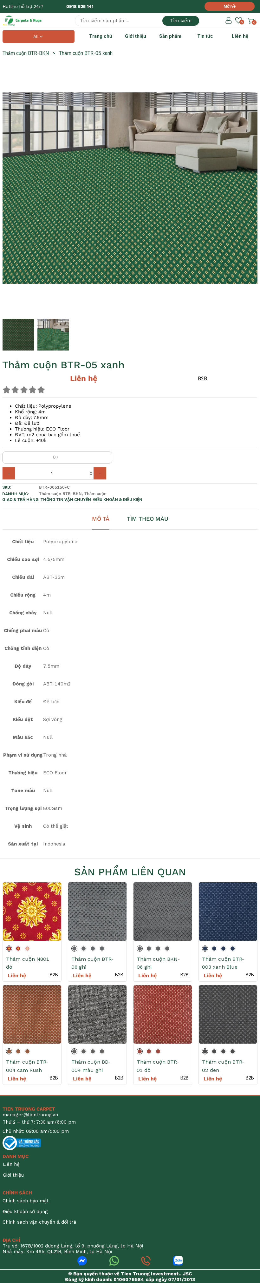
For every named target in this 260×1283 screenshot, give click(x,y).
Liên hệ (240, 36)
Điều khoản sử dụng (25, 1211)
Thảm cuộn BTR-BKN (29, 53)
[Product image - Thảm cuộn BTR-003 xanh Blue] (228, 911)
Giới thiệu (135, 36)
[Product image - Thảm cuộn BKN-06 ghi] (162, 911)
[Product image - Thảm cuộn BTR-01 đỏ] (162, 1014)
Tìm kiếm (181, 20)
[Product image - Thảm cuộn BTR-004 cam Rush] (32, 1014)
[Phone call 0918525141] (146, 1261)
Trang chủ (100, 36)
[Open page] (22, 20)
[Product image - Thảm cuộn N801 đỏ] (32, 911)
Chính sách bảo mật (26, 1201)
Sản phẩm (170, 36)
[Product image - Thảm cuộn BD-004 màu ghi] (97, 1014)
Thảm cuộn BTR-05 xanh (86, 53)
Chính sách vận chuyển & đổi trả (39, 1222)
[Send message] (82, 1261)
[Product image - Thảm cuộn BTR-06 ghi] (97, 911)
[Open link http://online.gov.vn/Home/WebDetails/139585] (22, 1143)
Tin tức (205, 36)
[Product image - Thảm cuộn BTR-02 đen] (228, 1014)
